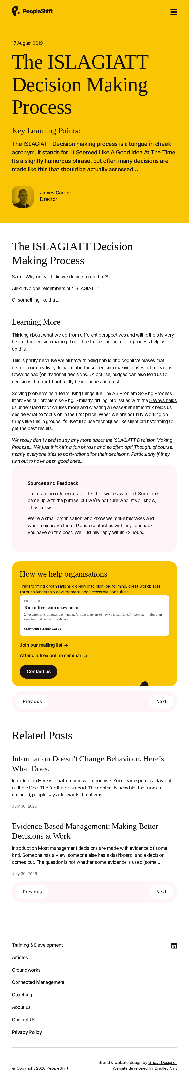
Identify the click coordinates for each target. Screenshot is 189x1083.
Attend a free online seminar (50, 655)
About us (21, 1007)
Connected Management (38, 982)
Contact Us (23, 1019)
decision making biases (120, 368)
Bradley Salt (166, 1068)
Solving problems (29, 393)
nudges (119, 374)
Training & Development (37, 945)
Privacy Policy (27, 1032)
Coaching (22, 995)
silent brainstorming (147, 421)
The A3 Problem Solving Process (137, 393)
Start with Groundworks (45, 629)
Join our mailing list (41, 645)
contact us (102, 525)
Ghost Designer (162, 1062)
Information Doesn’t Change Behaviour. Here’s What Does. (88, 763)
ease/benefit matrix (133, 407)
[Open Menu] (173, 12)
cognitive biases (138, 360)
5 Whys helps (163, 400)
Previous (32, 701)
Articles (20, 957)
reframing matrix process (123, 342)
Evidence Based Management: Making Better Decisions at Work (85, 831)
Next (161, 701)
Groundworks (26, 970)
